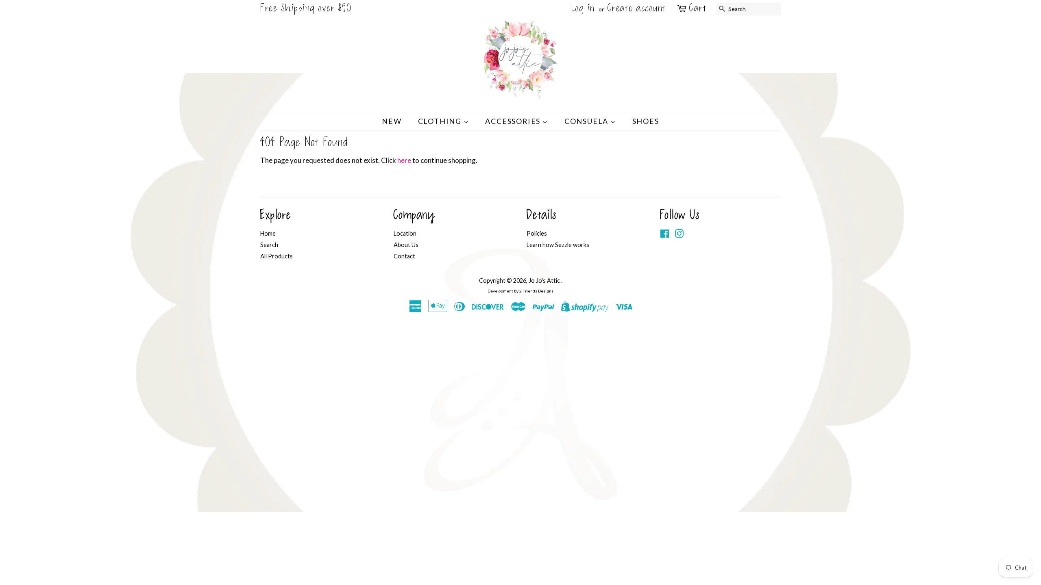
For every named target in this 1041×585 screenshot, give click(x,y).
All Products (276, 256)
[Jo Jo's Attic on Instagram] (679, 235)
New (391, 121)
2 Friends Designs (536, 290)
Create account (637, 9)
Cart (697, 9)
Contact (404, 256)
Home (268, 233)
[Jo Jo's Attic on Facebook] (664, 235)
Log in (583, 9)
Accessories (513, 121)
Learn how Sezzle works (558, 244)
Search (269, 244)
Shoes (645, 121)
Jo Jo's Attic (545, 280)
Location (405, 233)
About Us (406, 244)
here (404, 160)
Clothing (441, 121)
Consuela (587, 121)
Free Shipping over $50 (305, 9)
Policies (537, 233)
